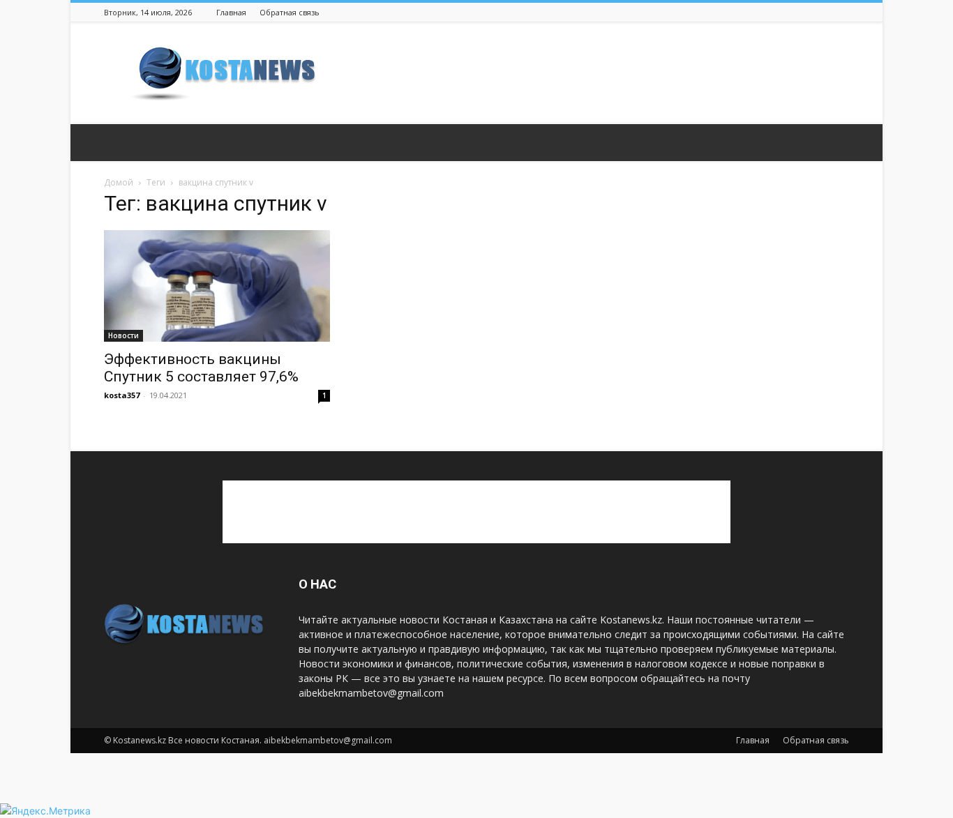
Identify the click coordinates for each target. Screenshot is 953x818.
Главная (231, 12)
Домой (118, 182)
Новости (123, 335)
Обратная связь (290, 12)
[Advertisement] (595, 73)
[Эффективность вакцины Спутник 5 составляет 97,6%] (217, 286)
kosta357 (122, 395)
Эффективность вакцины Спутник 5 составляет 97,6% (201, 368)
